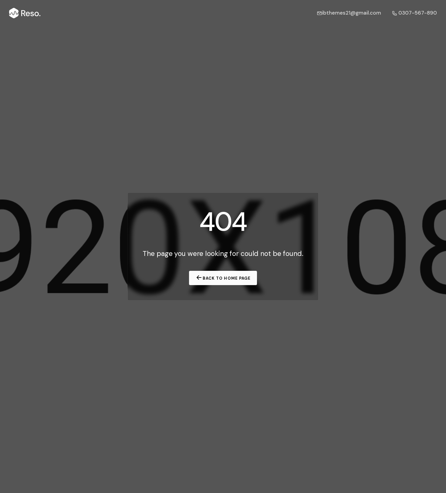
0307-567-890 (417, 12)
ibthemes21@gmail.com (351, 12)
